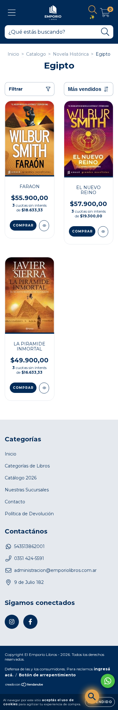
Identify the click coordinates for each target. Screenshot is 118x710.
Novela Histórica (71, 54)
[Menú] (12, 12)
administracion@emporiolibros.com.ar (55, 570)
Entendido (100, 702)
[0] (105, 14)
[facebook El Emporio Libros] (30, 622)
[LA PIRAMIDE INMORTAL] (44, 388)
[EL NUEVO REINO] (103, 231)
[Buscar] (105, 32)
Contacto (15, 502)
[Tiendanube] (24, 685)
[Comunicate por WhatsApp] (108, 681)
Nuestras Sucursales (27, 490)
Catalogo (36, 54)
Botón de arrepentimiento (47, 675)
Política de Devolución (29, 514)
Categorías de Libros (27, 466)
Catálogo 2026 (21, 478)
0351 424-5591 (29, 558)
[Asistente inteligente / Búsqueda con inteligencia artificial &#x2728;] (92, 697)
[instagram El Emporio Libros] (12, 622)
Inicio (13, 54)
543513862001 (29, 546)
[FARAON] (44, 225)
